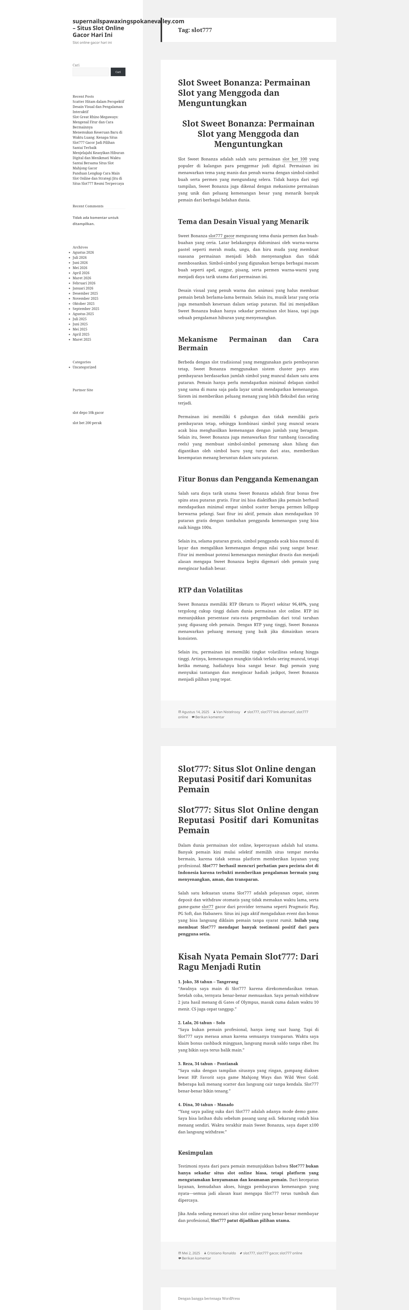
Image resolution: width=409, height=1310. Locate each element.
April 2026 (81, 272)
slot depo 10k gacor (88, 412)
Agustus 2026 (83, 252)
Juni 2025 (80, 324)
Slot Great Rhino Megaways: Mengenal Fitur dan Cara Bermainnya (95, 122)
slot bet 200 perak (87, 422)
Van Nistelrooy (228, 712)
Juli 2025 (80, 319)
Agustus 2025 (83, 313)
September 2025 (86, 308)
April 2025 (81, 334)
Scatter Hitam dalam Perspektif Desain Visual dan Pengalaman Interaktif (98, 106)
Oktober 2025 (84, 303)
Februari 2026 (84, 283)
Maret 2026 (82, 278)
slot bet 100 (294, 159)
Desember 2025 (85, 293)
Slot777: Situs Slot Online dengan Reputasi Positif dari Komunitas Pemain (247, 779)
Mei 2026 (80, 267)
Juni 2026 (80, 262)
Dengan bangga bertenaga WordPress (209, 1298)
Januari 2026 (83, 288)
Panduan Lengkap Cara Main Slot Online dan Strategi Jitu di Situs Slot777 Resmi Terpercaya (98, 178)
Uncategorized (84, 367)
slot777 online (291, 1253)
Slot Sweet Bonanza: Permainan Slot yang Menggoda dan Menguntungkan (244, 92)
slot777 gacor (221, 235)
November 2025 (85, 298)
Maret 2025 (82, 339)
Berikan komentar (210, 717)
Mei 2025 (80, 329)
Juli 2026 (80, 257)
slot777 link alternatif (278, 712)
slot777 (253, 712)
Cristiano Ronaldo (221, 1253)
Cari (76, 65)
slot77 (207, 906)
